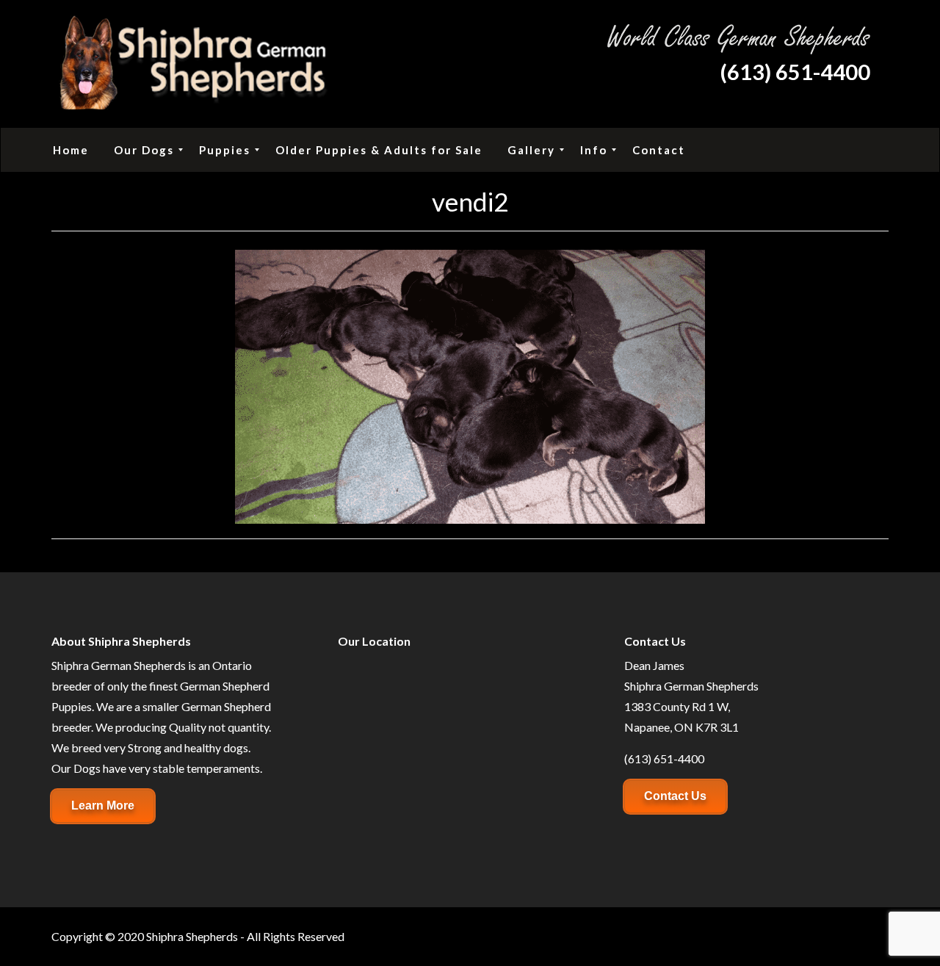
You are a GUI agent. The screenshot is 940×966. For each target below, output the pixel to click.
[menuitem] (70, 150)
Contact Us (675, 796)
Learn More (102, 805)
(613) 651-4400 (795, 71)
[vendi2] (470, 385)
